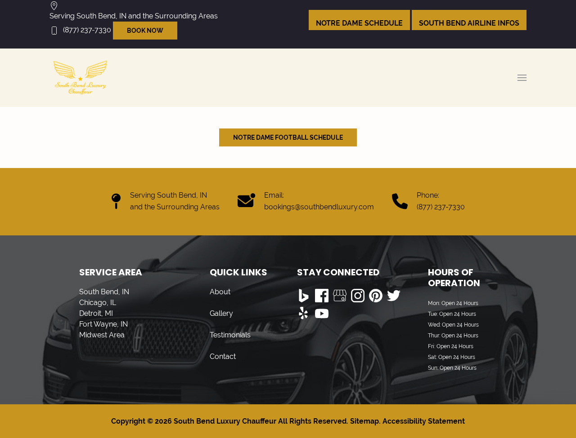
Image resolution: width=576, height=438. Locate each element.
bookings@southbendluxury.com (319, 207)
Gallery (221, 313)
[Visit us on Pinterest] (375, 295)
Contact (223, 356)
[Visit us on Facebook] (321, 295)
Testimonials (230, 335)
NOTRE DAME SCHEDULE (359, 23)
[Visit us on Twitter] (393, 295)
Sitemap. (364, 421)
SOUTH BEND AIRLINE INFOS (469, 23)
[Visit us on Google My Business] (339, 295)
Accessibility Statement (423, 421)
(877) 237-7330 (87, 30)
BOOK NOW (145, 30)
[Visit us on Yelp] (303, 313)
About (220, 292)
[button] (522, 78)
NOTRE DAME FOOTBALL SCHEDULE (288, 137)
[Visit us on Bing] (303, 295)
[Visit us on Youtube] (321, 313)
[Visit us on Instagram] (357, 295)
